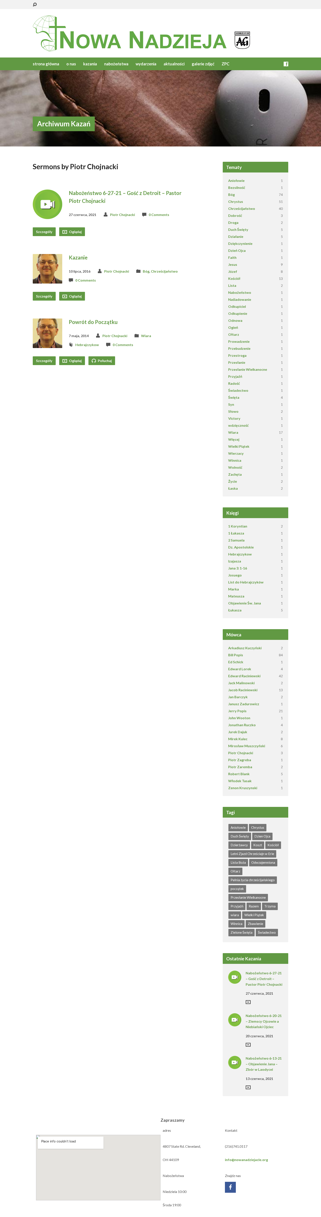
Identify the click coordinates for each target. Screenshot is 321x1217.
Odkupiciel (237, 306)
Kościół (234, 278)
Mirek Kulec (237, 739)
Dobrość (235, 215)
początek (237, 889)
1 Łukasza (236, 533)
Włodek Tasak (240, 781)
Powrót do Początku (93, 322)
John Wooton (239, 718)
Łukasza (235, 610)
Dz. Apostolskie (241, 547)
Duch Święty (238, 229)
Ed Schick (235, 662)
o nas (71, 64)
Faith (232, 257)
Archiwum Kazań (63, 123)
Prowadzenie (239, 341)
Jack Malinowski (241, 683)
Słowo (233, 411)
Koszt (257, 845)
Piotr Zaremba (240, 767)
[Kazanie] (47, 280)
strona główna (46, 64)
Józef (232, 271)
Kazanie (78, 257)
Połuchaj (104, 361)
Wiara (146, 336)
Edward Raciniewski (244, 676)
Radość (234, 383)
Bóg (146, 271)
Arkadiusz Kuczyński (245, 648)
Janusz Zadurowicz (243, 704)
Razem (254, 906)
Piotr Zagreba (239, 760)
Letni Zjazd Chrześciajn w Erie (252, 854)
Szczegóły (44, 232)
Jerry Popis (237, 711)
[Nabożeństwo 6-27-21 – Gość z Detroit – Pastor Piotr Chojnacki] (47, 215)
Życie (232, 481)
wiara (235, 915)
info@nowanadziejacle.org (246, 1160)
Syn (231, 404)
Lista (232, 285)
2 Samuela (236, 540)
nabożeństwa (116, 64)
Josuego (235, 575)
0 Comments (159, 214)
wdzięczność (238, 425)
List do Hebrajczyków (246, 582)
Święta (233, 397)
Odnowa (235, 320)
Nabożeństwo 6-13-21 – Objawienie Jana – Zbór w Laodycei (264, 1063)
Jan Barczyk (238, 697)
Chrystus (235, 201)
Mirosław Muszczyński (246, 746)
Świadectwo (238, 390)
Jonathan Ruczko (242, 725)
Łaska (233, 488)
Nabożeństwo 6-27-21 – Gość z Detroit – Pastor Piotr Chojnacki (264, 978)
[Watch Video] (248, 1002)
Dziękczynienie (240, 243)
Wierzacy (236, 453)
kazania (90, 64)
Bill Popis (235, 655)
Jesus (232, 264)
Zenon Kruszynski (242, 788)
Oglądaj (75, 232)
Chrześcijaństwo (164, 271)
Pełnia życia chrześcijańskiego (253, 880)
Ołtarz (233, 334)
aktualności (174, 64)
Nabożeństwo (239, 292)
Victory (234, 418)
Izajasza (234, 561)
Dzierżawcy (239, 845)
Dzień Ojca (237, 250)
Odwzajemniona (263, 862)
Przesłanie (236, 362)
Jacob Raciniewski (242, 690)
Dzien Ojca (262, 836)
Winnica (234, 460)
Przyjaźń (235, 376)
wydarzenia (146, 64)
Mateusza (236, 596)
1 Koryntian (237, 526)
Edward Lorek (239, 669)
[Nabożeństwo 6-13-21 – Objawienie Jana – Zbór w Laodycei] (234, 1066)
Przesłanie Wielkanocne (247, 369)
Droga (233, 222)
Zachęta (235, 474)
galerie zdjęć (203, 64)
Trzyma (270, 906)
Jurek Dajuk (237, 732)
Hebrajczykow (87, 345)
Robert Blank (239, 774)
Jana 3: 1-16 (237, 568)
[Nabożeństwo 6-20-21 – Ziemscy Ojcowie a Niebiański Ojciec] (234, 1023)
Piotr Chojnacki (122, 214)
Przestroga (237, 355)
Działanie (235, 236)
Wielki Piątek (238, 446)
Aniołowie (236, 180)
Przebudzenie (239, 348)
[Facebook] (286, 64)
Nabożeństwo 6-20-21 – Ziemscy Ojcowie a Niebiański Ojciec (264, 1021)
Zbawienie (255, 924)
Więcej (233, 439)
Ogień (233, 327)
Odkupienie (237, 313)
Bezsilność (236, 187)
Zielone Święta (241, 932)
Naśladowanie (239, 299)
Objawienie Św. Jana (244, 603)
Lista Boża (238, 862)
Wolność (235, 467)
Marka (233, 589)
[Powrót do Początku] (47, 344)
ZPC (225, 64)
